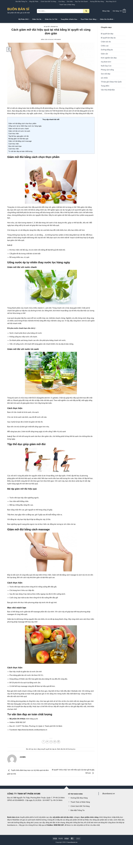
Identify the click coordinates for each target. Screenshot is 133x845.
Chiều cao (104, 46)
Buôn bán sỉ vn (13, 817)
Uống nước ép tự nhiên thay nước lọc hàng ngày (25, 126)
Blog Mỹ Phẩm (33, 1)
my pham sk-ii (106, 62)
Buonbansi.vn (108, 793)
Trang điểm (105, 86)
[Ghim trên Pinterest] (54, 742)
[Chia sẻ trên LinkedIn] (58, 742)
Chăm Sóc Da (36, 19)
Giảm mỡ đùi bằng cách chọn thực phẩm (22, 123)
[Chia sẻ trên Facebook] (43, 742)
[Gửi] (86, 11)
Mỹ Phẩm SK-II (23, 19)
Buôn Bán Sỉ (18, 9)
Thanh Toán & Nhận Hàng (67, 4)
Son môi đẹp (105, 74)
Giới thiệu (70, 1)
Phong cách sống (107, 70)
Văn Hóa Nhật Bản (108, 90)
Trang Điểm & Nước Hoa (69, 19)
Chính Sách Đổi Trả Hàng (48, 1)
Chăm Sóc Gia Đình (106, 19)
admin (59, 39)
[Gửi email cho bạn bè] (51, 742)
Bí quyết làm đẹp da (51, 26)
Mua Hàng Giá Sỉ (111, 1)
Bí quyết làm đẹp (107, 34)
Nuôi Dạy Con (106, 66)
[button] (106, 11)
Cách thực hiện (13, 133)
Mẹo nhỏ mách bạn (15, 146)
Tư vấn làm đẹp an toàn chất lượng (20, 151)
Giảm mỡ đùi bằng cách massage (20, 141)
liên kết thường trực (69, 749)
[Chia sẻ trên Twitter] (47, 742)
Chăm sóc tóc (106, 42)
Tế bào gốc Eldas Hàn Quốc (111, 82)
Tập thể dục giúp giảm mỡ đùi (18, 136)
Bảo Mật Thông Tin (21, 1)
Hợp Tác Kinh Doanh (81, 1)
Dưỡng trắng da (107, 50)
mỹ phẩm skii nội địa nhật (63, 817)
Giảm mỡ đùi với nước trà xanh (19, 131)
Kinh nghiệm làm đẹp (109, 58)
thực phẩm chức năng (89, 817)
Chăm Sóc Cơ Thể (51, 19)
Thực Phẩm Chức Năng (88, 19)
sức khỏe (104, 78)
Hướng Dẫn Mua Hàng (97, 1)
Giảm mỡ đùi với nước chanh (18, 128)
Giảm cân (104, 54)
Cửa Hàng (61, 1)
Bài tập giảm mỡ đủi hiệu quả (18, 139)
